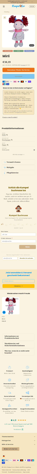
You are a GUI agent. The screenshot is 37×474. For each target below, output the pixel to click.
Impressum (26, 472)
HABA (18, 51)
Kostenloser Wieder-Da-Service (18, 70)
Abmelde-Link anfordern (26, 258)
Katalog (6, 11)
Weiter (27, 247)
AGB (28, 470)
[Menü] (4, 6)
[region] (18, 1)
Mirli (3, 319)
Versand (23, 65)
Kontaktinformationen (15, 472)
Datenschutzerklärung (19, 470)
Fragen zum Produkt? (10, 117)
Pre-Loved (8, 51)
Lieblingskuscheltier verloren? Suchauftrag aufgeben (17, 1)
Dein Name (4, 231)
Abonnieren (17, 286)
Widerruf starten (10, 449)
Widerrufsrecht (6, 470)
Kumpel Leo (11, 467)
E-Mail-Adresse (6, 238)
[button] (31, 6)
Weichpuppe (29, 51)
